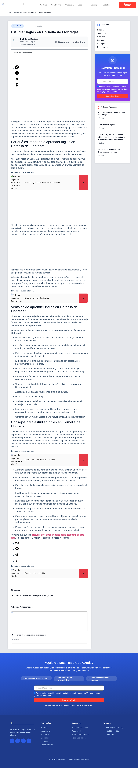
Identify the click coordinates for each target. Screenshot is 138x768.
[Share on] (17, 68)
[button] (12, 626)
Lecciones (82, 5)
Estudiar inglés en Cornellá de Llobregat (44, 32)
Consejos (95, 5)
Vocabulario (56, 5)
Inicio (9, 12)
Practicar (43, 5)
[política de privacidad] (112, 91)
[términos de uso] (92, 693)
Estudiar (43, 596)
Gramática (69, 5)
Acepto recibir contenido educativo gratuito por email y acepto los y (112, 88)
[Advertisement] (49, 104)
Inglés (50, 596)
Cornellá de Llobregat (30, 596)
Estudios (106, 5)
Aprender (17, 596)
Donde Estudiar (17, 12)
